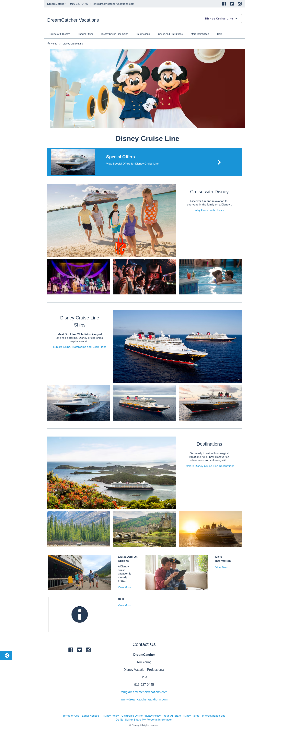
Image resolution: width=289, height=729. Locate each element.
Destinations (143, 34)
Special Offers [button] (120, 156)
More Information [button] (223, 558)
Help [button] (121, 598)
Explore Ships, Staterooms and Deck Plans (79, 346)
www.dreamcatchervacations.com (144, 699)
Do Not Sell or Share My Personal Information (144, 719)
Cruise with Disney (60, 34)
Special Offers (85, 34)
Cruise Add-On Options (170, 34)
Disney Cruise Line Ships (114, 34)
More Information (200, 34)
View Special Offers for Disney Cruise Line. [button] (132, 163)
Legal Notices (90, 715)
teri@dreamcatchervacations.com (144, 692)
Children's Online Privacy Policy (141, 715)
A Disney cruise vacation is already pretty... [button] (124, 573)
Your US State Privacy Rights (181, 715)
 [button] (60, 44)
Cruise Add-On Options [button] (128, 558)
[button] (144, 162)
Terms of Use (71, 715)
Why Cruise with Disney (209, 210)
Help (219, 34)
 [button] (48, 43)
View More (124, 587)
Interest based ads (213, 715)
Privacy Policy (110, 715)
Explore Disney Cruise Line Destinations (209, 465)
